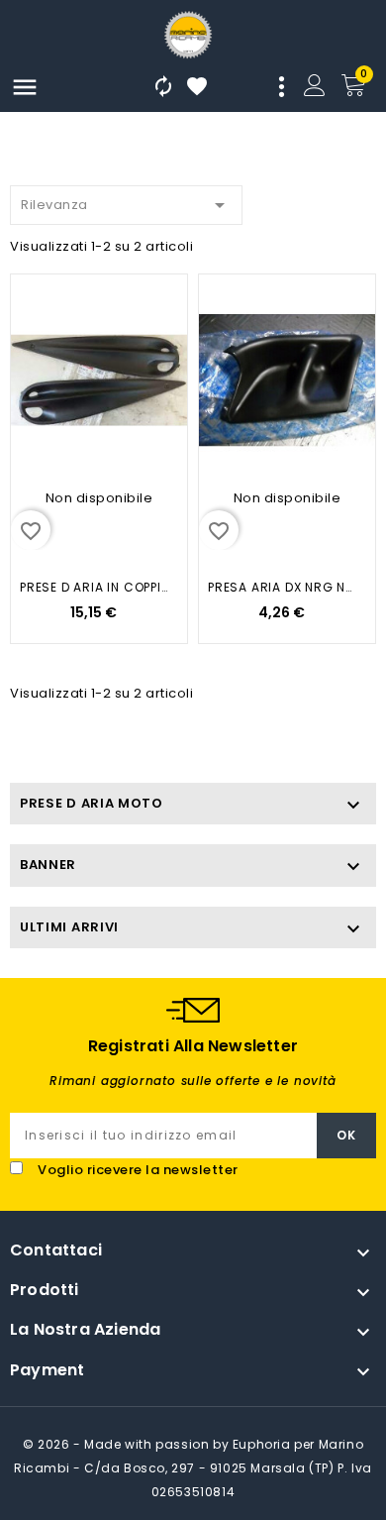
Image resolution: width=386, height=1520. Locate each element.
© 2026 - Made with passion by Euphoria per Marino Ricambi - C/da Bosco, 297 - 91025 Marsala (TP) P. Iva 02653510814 (193, 1468)
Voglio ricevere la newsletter (138, 1169)
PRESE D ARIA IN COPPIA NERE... (93, 587)
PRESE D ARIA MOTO (91, 803)
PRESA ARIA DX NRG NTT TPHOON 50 (281, 587)
